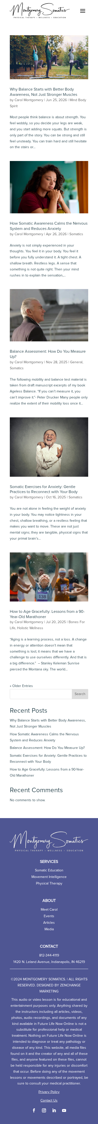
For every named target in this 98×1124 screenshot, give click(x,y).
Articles (49, 923)
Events (49, 916)
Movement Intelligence (49, 877)
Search (80, 694)
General (76, 362)
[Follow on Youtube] (64, 1110)
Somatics (76, 234)
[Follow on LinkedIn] (54, 1110)
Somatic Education (49, 870)
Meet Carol (49, 909)
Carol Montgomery (29, 100)
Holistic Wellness (30, 628)
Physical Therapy (49, 883)
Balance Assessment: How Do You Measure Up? (47, 748)
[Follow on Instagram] (44, 1110)
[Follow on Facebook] (34, 1110)
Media (49, 929)
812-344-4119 (49, 955)
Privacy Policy (49, 1092)
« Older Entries (21, 686)
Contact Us (49, 1100)
